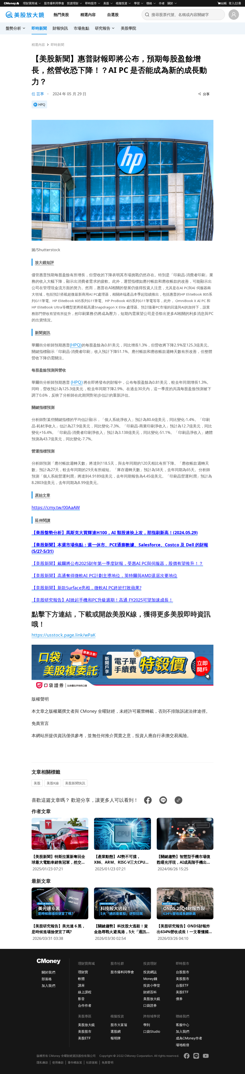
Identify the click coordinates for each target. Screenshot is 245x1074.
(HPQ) (75, 345)
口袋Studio (151, 1031)
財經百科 (150, 992)
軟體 (81, 979)
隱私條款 (42, 1062)
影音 (81, 999)
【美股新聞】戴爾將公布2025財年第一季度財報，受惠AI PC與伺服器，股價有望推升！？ (117, 563)
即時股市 (91, 3)
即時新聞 (57, 44)
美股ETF (182, 992)
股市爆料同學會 (54, 3)
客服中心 (182, 1025)
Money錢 (150, 979)
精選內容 (88, 14)
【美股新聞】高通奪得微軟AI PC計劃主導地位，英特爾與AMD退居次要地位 (104, 575)
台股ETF (182, 985)
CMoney (10, 3)
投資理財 (72, 3)
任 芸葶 (38, 93)
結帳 (224, 3)
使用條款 (58, 1062)
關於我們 (48, 972)
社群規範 (92, 1062)
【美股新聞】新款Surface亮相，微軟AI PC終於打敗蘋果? (86, 587)
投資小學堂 (151, 985)
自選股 (113, 14)
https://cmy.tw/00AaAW (56, 507)
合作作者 (84, 1005)
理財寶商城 (30, 3)
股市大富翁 (119, 1025)
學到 (146, 1025)
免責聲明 (107, 1062)
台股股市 (182, 972)
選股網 (116, 1031)
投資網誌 (150, 972)
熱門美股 (61, 14)
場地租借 (182, 1045)
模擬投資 (121, 3)
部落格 (47, 979)
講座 (81, 985)
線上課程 (84, 992)
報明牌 (116, 1038)
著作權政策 (75, 1062)
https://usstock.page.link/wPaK (63, 635)
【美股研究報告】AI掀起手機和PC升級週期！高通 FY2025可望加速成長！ (102, 600)
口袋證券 (150, 1005)
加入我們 (48, 986)
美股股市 (182, 979)
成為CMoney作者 (189, 1038)
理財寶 (83, 972)
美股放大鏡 (151, 999)
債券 (179, 999)
